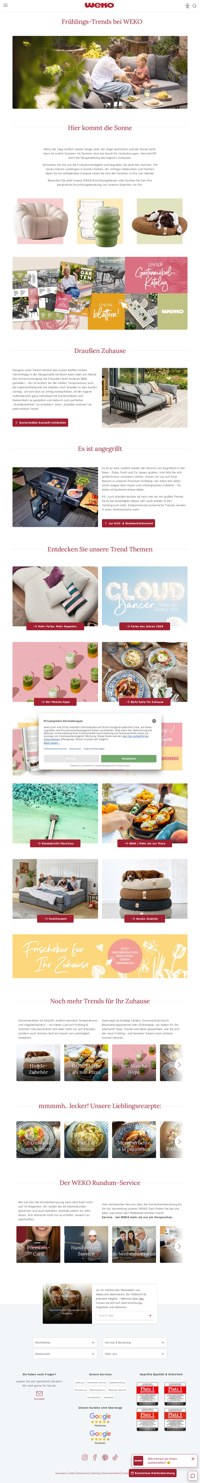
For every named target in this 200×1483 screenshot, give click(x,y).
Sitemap (95, 1473)
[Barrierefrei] (188, 5)
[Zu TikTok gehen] (115, 1458)
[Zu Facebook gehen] (95, 1458)
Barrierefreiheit (111, 1473)
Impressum (61, 1473)
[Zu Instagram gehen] (85, 1458)
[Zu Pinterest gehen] (105, 1458)
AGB (71, 1473)
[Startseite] (99, 6)
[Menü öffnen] (6, 6)
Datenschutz (82, 1473)
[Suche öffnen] (194, 5)
